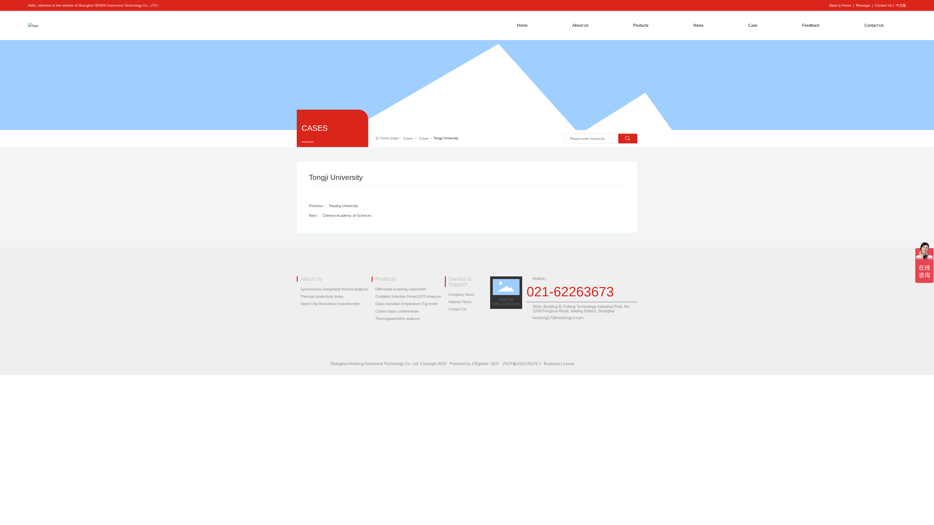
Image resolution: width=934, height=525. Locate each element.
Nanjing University (343, 206)
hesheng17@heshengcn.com (558, 318)
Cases (408, 138)
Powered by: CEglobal (468, 364)
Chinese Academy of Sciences (347, 215)
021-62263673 (570, 291)
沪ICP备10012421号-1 (521, 364)
